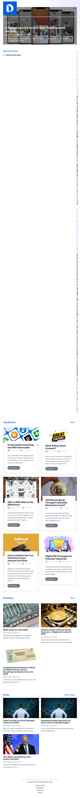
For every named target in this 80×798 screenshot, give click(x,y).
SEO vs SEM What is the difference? (20, 503)
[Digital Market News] (4, 55)
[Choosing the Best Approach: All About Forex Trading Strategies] (59, 708)
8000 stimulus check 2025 (15, 630)
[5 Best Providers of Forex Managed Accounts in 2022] (21, 708)
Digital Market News (13, 55)
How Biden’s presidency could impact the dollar (17, 758)
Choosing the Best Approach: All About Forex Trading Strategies (56, 722)
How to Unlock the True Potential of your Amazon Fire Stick (20, 558)
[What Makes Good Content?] (59, 437)
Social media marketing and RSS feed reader (21, 446)
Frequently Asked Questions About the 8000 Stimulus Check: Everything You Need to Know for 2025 (19, 671)
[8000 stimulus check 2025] (21, 615)
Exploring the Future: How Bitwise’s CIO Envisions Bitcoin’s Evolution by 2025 (77, 314)
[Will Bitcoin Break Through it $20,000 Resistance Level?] (59, 489)
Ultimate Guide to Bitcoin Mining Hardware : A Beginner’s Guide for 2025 (77, 150)
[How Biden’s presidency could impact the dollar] (21, 744)
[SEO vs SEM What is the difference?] (21, 490)
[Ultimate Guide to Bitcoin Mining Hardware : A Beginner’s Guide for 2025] (59, 615)
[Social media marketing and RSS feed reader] (21, 436)
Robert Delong (12, 34)
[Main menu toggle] (75, 8)
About (40, 793)
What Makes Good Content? (55, 447)
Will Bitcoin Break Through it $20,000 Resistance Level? (56, 503)
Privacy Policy (40, 785)
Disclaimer (40, 788)
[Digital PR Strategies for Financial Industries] (59, 545)
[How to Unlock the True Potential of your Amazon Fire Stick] (21, 545)
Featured (9, 23)
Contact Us (40, 790)
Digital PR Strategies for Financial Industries (58, 557)
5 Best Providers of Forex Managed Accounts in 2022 (19, 722)
